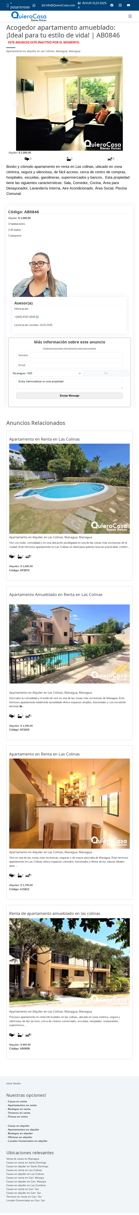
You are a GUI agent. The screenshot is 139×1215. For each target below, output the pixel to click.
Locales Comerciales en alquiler (27, 1140)
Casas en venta (17, 1101)
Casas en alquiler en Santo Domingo (27, 1166)
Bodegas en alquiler (20, 1133)
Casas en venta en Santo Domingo (26, 1162)
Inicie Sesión (13, 1083)
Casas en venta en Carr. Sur (22, 1189)
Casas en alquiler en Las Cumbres (26, 1185)
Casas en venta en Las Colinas (24, 1170)
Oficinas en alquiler (20, 1137)
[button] (15, 103)
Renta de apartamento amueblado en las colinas (54, 913)
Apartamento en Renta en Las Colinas (44, 439)
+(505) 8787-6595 (24, 316)
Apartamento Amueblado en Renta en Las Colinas (56, 594)
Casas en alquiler (18, 1125)
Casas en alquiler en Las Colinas (25, 1173)
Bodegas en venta (19, 1109)
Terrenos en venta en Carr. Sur (24, 1196)
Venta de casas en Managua (22, 1158)
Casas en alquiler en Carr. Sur (23, 1192)
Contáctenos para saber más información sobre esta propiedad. (69, 348)
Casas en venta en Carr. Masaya (25, 1177)
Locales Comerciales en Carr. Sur (25, 1200)
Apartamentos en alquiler (23, 1129)
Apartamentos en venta (22, 1105)
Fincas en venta (18, 1116)
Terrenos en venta (19, 1112)
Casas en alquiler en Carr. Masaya (26, 1181)
